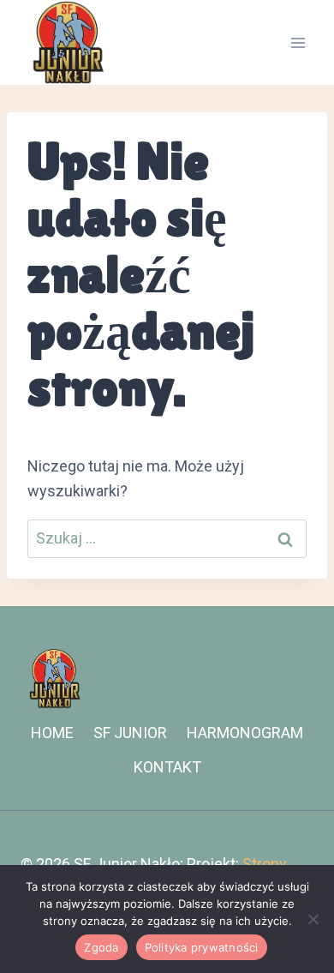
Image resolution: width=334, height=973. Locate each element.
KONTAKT (167, 767)
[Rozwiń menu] (297, 42)
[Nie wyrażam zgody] (312, 919)
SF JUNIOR (130, 733)
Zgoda (101, 947)
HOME (52, 733)
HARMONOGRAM (245, 733)
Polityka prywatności (202, 947)
